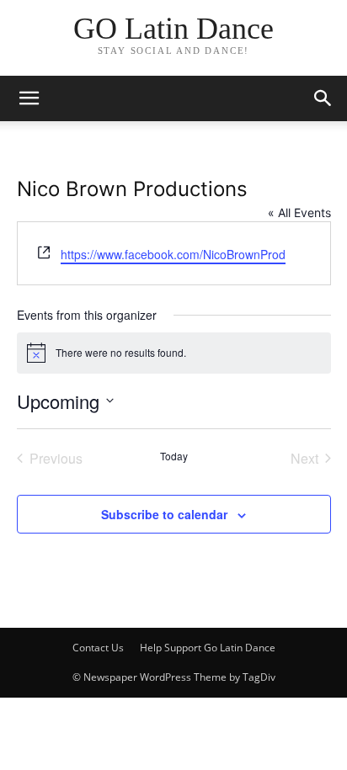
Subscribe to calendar (164, 514)
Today (174, 456)
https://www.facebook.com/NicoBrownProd (173, 254)
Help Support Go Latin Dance (207, 647)
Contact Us (98, 647)
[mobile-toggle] (29, 98)
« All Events (299, 212)
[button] (323, 98)
